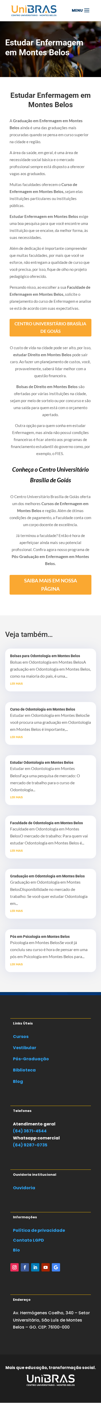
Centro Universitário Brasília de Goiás (50, 327)
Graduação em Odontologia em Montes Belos (47, 876)
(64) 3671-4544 (30, 1131)
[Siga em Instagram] (14, 1267)
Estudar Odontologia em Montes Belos (41, 762)
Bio (16, 1250)
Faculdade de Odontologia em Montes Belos (46, 823)
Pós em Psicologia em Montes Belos (40, 936)
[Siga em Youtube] (45, 1267)
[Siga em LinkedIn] (35, 1267)
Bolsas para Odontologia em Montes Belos (45, 656)
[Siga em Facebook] (25, 1267)
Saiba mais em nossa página (50, 584)
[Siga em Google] (56, 1267)
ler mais (16, 682)
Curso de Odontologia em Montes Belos (42, 709)
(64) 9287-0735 (30, 1145)
